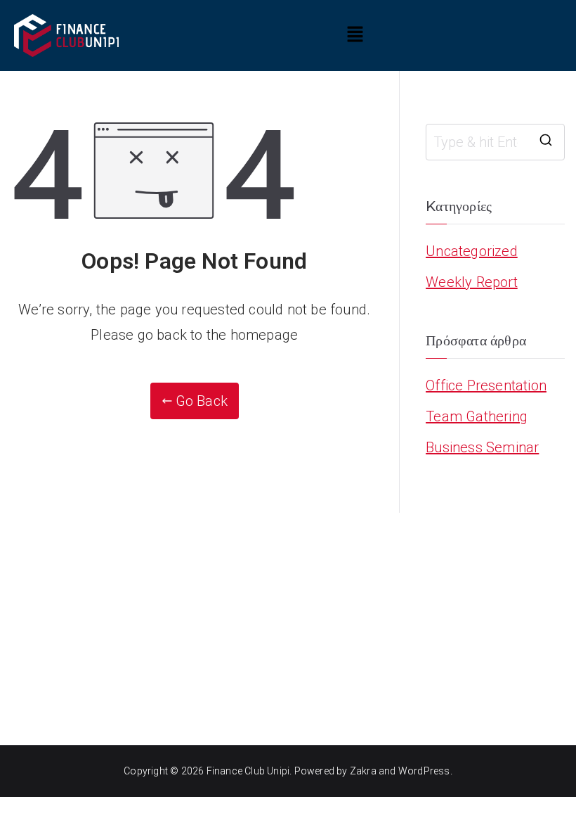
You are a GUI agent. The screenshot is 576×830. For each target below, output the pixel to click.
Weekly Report (472, 282)
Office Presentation (486, 385)
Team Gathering (477, 416)
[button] (355, 35)
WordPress (424, 771)
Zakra (363, 771)
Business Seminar (482, 447)
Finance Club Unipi (248, 771)
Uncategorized (472, 251)
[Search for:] (495, 142)
